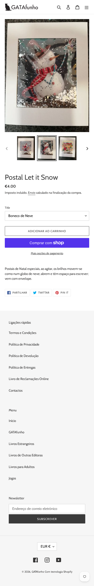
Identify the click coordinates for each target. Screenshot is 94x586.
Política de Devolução (23, 356)
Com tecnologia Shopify (58, 571)
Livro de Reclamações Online (29, 379)
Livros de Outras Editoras (26, 455)
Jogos (12, 478)
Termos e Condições (22, 333)
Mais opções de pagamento (47, 253)
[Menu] (86, 7)
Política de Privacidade (24, 344)
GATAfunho (16, 432)
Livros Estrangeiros (21, 444)
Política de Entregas (22, 367)
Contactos (16, 390)
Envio (31, 193)
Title (7, 207)
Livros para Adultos (22, 467)
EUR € (45, 546)
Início (12, 421)
